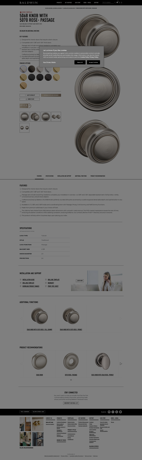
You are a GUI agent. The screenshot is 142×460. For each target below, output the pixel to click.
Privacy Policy (93, 57)
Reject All (80, 62)
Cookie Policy (84, 57)
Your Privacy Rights (49, 62)
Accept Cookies (93, 62)
